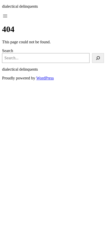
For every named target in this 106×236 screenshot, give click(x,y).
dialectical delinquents (20, 6)
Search (7, 50)
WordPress (45, 78)
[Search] (98, 58)
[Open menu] (5, 16)
